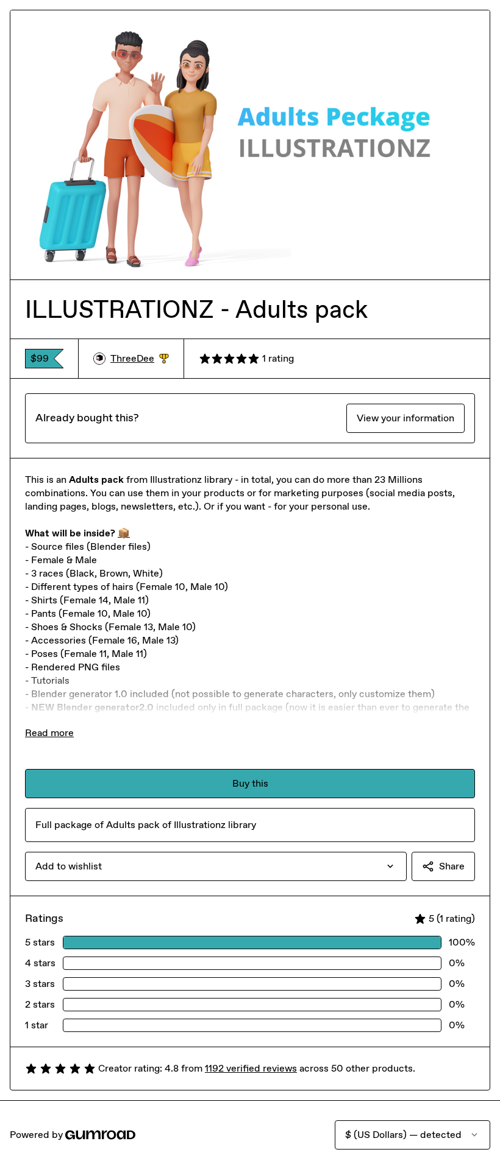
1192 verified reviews (251, 1068)
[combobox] (216, 866)
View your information (405, 418)
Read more (49, 733)
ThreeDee (139, 359)
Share (452, 866)
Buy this (250, 783)
